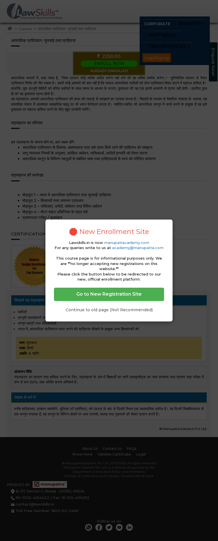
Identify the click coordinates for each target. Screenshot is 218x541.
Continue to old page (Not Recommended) (109, 309)
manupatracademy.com (126, 242)
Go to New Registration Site (109, 294)
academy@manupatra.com (138, 247)
